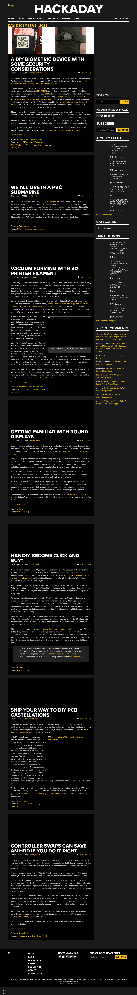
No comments (117, 170)
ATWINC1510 (16, 145)
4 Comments (117, 278)
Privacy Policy (87, 979)
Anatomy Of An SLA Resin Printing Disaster (119, 176)
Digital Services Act (111, 979)
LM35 (48, 94)
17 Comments (85, 277)
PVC (19, 229)
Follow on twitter (101, 115)
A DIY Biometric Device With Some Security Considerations (47, 64)
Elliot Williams (34, 564)
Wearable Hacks (37, 139)
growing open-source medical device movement (62, 130)
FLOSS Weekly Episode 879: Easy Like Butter (118, 285)
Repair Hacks (24, 933)
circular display (23, 512)
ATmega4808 (39, 142)
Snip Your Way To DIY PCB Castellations (44, 712)
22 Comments (85, 719)
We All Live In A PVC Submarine (36, 189)
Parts (21, 509)
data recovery (22, 936)
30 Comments (85, 440)
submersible (39, 229)
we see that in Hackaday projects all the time (60, 629)
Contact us (113, 115)
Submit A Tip (35, 967)
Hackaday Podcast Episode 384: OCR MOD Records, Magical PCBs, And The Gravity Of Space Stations (119, 247)
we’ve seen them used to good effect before (42, 794)
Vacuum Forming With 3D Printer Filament (44, 271)
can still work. (21, 868)
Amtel (19, 142)
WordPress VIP (72, 984)
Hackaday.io (35, 18)
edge (39, 803)
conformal (37, 389)
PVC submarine (49, 201)
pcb (43, 803)
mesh (44, 389)
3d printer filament (24, 389)
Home (11, 18)
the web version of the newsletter (64, 654)
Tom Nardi (33, 277)
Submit (66, 18)
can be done (23, 917)
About (78, 18)
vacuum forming (17, 392)
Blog (21, 18)
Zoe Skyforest (34, 440)
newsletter (24, 670)
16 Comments (117, 183)
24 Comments (117, 157)
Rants (21, 668)
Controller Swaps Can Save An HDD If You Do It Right (49, 848)
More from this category (105, 214)
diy (18, 670)
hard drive (41, 936)
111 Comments (117, 304)
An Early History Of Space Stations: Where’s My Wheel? (119, 189)
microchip (46, 145)
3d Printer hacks (25, 387)
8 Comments (85, 73)
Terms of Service (98, 979)
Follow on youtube (105, 115)
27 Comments (117, 195)
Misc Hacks (23, 801)
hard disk (32, 936)
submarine (29, 229)
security (14, 148)
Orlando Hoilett (35, 73)
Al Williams (33, 196)
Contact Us (35, 973)
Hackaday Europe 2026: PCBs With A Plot (118, 163)
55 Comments (85, 564)
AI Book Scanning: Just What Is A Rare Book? (119, 298)
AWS (28, 145)
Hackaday (68, 9)
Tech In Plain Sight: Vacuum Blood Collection (119, 310)
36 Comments (117, 317)
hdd (47, 936)
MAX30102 (41, 91)
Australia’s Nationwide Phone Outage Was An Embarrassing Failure (118, 148)
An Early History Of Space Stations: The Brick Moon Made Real (119, 203)
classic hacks (37, 387)
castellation (31, 803)
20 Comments (118, 210)
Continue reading (19, 135)
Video (31, 963)
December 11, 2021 (18, 73)
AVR (23, 145)
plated (13, 806)
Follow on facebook (98, 115)
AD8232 (83, 88)
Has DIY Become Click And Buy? (45, 558)
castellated (21, 803)
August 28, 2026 (122, 19)
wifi (19, 148)
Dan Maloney (34, 719)
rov (23, 229)
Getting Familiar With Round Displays (49, 434)
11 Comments (85, 196)
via (18, 806)
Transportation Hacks (27, 226)
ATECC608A (28, 142)
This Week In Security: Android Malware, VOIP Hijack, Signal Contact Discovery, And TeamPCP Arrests (119, 267)
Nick (98, 375)
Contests (52, 18)
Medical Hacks (24, 139)
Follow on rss (109, 115)
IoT (40, 145)
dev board (34, 145)
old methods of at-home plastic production (37, 377)
